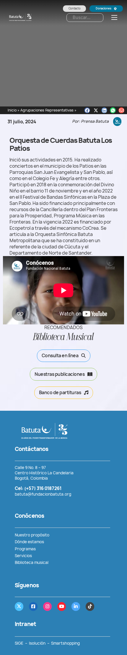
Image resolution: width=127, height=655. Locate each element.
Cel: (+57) (38, 488)
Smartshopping (65, 643)
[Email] (121, 110)
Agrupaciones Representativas (47, 110)
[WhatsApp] (113, 110)
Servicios (23, 555)
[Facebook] (87, 110)
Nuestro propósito (32, 535)
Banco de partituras (60, 392)
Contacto (75, 8)
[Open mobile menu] (114, 17)
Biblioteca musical (31, 562)
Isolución (37, 643)
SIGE (19, 643)
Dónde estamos (29, 541)
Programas (26, 549)
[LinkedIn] (104, 110)
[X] (96, 110)
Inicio (12, 110)
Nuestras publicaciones (59, 374)
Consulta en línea (60, 355)
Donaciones (103, 8)
